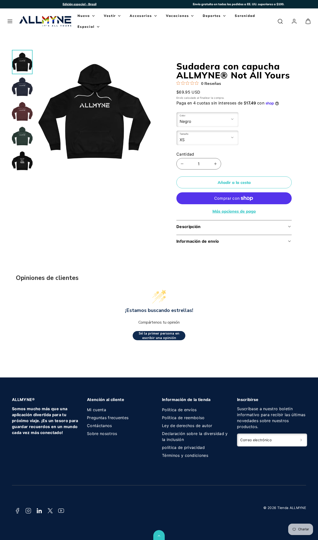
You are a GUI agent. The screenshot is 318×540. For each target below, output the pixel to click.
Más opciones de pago (234, 211)
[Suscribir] (301, 440)
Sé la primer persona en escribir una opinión (159, 335)
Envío (179, 98)
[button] (10, 21)
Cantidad (185, 154)
